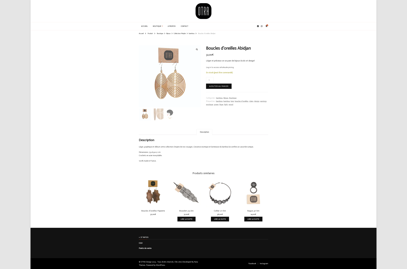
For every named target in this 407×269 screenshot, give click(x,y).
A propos (172, 26)
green (216, 104)
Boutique (157, 26)
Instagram (264, 263)
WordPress (160, 265)
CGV (141, 243)
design (256, 101)
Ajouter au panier (218, 86)
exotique (209, 104)
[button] (197, 49)
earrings (263, 101)
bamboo (219, 101)
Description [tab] (204, 132)
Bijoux (225, 98)
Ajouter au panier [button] (153, 193)
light (226, 104)
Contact (184, 26)
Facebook (252, 263)
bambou (219, 98)
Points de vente (145, 248)
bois (232, 101)
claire (251, 101)
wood (231, 104)
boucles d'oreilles (241, 101)
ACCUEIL (144, 26)
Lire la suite (186, 219)
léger (221, 104)
